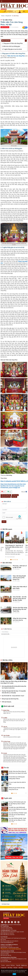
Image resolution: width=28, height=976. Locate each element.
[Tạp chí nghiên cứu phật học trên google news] (25, 28)
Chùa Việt (14, 496)
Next (22, 559)
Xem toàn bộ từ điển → (5, 634)
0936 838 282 (8, 961)
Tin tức (6, 768)
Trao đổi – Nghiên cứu (21, 965)
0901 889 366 (8, 955)
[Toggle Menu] (1, 1)
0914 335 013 (15, 941)
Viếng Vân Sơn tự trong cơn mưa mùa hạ (19, 619)
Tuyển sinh (8, 798)
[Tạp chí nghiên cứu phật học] (14, 6)
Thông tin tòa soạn (5, 948)
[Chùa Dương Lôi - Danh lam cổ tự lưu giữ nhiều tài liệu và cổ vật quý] (14, 537)
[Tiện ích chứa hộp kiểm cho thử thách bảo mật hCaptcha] (12, 517)
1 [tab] (11, 559)
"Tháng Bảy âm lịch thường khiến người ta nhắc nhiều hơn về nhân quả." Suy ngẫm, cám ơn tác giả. (15, 729)
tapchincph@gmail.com (8, 942)
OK (14, 974)
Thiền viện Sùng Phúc (5, 495)
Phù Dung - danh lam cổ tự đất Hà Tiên (20, 566)
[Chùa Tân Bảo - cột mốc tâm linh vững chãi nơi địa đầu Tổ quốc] (6, 600)
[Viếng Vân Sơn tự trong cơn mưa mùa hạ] (6, 621)
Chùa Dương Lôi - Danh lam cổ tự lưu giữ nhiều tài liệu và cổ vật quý (14, 547)
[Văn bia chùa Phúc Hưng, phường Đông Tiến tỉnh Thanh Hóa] (6, 611)
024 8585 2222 (8, 941)
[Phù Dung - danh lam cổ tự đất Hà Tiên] (6, 568)
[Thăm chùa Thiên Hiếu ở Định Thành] (6, 589)
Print (10, 491)
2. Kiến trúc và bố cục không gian (11, 46)
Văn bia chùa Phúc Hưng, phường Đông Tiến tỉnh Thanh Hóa (20, 609)
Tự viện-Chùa (15, 15)
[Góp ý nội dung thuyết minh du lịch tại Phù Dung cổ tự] (6, 579)
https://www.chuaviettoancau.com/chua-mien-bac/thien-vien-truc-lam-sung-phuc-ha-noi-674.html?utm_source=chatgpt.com (13, 485)
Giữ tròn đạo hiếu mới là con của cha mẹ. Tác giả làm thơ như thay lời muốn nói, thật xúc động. (14, 721)
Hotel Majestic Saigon (6, 904)
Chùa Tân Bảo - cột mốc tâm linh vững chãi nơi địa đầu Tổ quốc (20, 598)
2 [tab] (13, 559)
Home (2, 15)
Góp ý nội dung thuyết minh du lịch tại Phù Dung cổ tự (19, 577)
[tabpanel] (14, 545)
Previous (5, 559)
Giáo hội (21, 967)
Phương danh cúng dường (15, 948)
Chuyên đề (8, 15)
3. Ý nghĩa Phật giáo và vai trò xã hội (12, 49)
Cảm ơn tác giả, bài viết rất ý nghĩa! (11, 737)
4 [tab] (17, 559)
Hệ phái (15, 967)
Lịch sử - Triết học (10, 965)
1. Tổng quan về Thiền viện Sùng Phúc (12, 43)
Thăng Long (15, 495)
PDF (4, 491)
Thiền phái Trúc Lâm (5, 496)
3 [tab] (15, 559)
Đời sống (10, 967)
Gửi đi (4, 521)
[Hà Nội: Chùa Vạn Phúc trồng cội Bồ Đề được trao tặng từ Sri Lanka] (14, 671)
